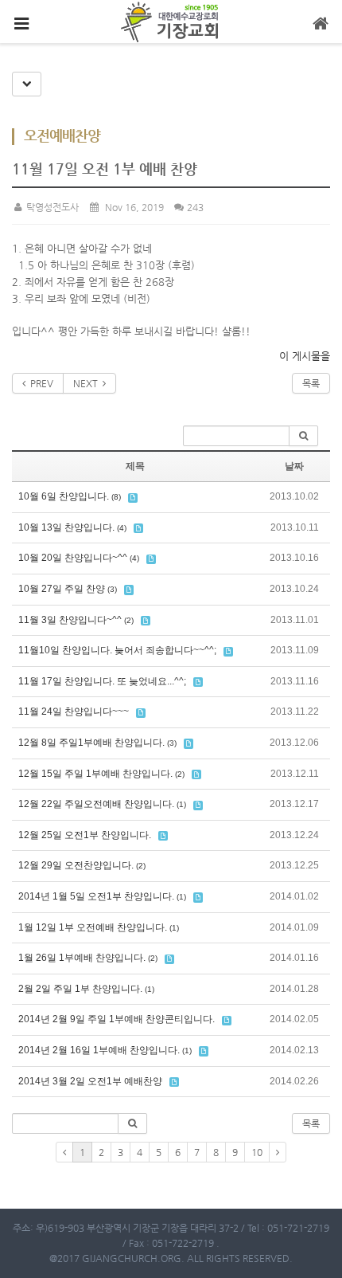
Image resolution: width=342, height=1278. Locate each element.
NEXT (88, 383)
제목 (135, 466)
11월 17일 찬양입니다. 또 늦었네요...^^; (102, 681)
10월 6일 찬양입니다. (63, 496)
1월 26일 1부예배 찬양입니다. (82, 957)
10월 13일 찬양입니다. (66, 527)
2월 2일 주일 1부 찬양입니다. (80, 988)
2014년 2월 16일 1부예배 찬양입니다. (99, 1050)
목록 (311, 383)
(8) (116, 496)
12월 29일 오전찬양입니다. (76, 865)
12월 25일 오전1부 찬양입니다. (84, 835)
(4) (121, 527)
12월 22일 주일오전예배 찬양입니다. (96, 804)
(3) (112, 589)
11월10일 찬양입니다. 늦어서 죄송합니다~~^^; (117, 650)
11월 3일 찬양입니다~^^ (70, 619)
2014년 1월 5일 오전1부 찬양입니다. (96, 896)
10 (256, 1152)
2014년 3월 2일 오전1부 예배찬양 (90, 1081)
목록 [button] (311, 1123)
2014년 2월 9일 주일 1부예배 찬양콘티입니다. (116, 1019)
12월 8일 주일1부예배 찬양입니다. (91, 742)
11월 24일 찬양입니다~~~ (73, 711)
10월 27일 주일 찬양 (61, 588)
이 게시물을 (304, 356)
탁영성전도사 (51, 207)
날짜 (294, 466)
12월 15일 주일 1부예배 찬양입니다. (95, 773)
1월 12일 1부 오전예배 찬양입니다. (92, 927)
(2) (129, 620)
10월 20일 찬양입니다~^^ (72, 557)
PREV (39, 383)
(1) (181, 804)
